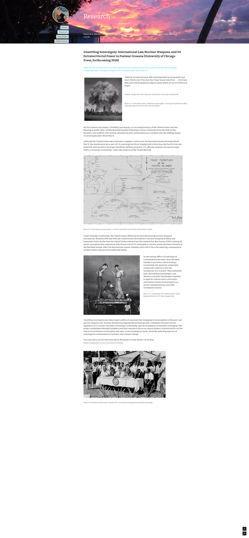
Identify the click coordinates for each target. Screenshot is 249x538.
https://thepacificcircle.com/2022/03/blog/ (103, 342)
